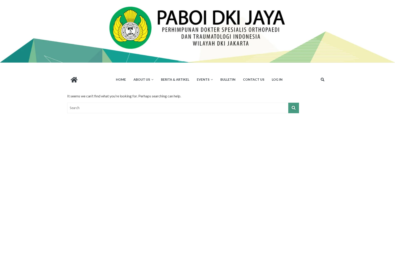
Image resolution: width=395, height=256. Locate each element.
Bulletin (227, 79)
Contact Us (253, 79)
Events (203, 79)
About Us (141, 79)
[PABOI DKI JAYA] (197, 3)
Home (121, 79)
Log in (277, 79)
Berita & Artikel (175, 79)
